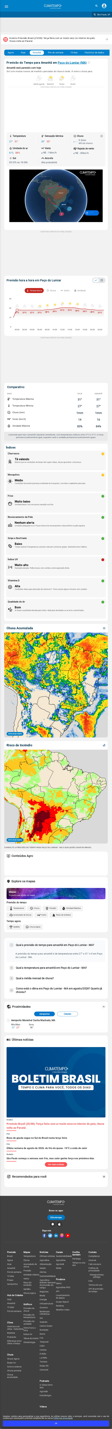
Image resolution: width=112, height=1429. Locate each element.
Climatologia (29, 1342)
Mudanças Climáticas (45, 1312)
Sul (41, 1318)
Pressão (52, 908)
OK (56, 1423)
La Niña (43, 1358)
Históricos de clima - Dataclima (15, 1327)
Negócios (44, 1291)
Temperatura (18, 908)
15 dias (74, 52)
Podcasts (11, 1337)
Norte (42, 1334)
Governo (44, 1307)
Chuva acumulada (12, 1376)
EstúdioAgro (45, 1395)
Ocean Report (62, 1302)
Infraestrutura (46, 1303)
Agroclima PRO (63, 1287)
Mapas (26, 1252)
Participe (76, 1259)
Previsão (11, 1252)
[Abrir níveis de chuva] (101, 136)
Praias (10, 1280)
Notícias (44, 1252)
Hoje (23, 52)
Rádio (59, 1268)
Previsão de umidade (28, 1322)
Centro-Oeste (46, 1326)
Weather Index (63, 1310)
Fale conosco (95, 1264)
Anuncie (92, 1260)
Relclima (11, 1333)
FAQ (90, 1281)
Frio (41, 1338)
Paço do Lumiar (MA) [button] (72, 62)
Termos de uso (95, 1285)
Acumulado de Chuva (22, 915)
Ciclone (43, 1350)
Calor (42, 1346)
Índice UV (27, 1334)
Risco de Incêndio (63, 915)
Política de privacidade (63, 1418)
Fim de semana (55, 52)
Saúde (43, 1268)
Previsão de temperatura (29, 1316)
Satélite (16, 927)
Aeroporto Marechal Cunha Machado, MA (33, 1020)
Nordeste (44, 1330)
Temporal (44, 1342)
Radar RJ (11, 1363)
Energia (43, 1299)
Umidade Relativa (73, 908)
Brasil (10, 1256)
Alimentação (45, 1264)
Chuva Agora (35, 927)
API (57, 1291)
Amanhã (37, 52)
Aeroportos (44, 1014)
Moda (42, 1295)
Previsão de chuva (28, 1309)
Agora (11, 52)
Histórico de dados (94, 52)
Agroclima (44, 1260)
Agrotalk (44, 1391)
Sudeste (43, 1322)
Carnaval (44, 1370)
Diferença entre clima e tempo (14, 1342)
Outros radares (14, 1366)
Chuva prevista (14, 1370)
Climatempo (56, 1217)
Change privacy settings (97, 1276)
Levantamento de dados (63, 1296)
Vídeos (43, 1406)
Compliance (94, 1256)
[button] (96, 6)
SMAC (59, 1283)
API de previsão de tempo (96, 1290)
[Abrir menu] (6, 6)
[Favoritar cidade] (89, 62)
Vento (43, 915)
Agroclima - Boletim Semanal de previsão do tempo (48, 1284)
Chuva (36, 908)
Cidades (67, 1014)
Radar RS (44, 1366)
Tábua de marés (30, 1338)
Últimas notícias (47, 1256)
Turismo (43, 1362)
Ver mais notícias (56, 1164)
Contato (93, 1252)
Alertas (43, 1272)
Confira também (76, 1253)
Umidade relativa (31, 1275)
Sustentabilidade (48, 1276)
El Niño (43, 1354)
